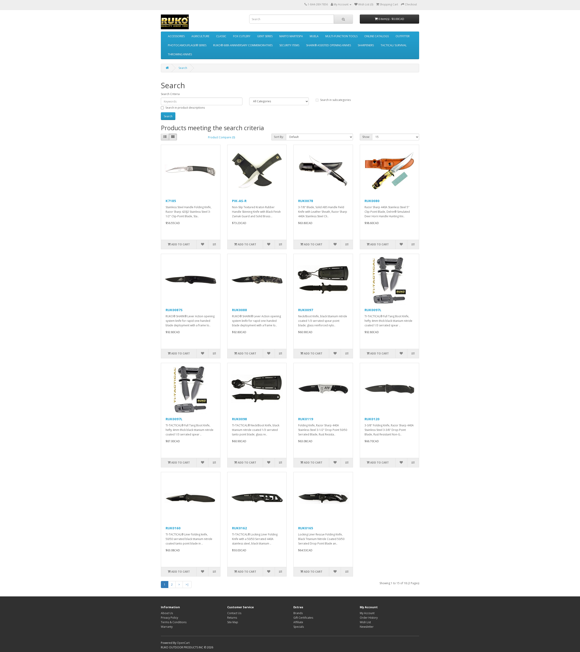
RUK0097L (373, 310)
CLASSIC (221, 36)
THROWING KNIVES (180, 54)
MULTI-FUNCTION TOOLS (341, 36)
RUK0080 (372, 200)
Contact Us (234, 613)
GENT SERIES (265, 36)
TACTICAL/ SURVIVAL (394, 45)
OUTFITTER (403, 36)
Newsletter (367, 627)
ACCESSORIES (176, 36)
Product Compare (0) (221, 137)
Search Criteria (170, 94)
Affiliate (298, 622)
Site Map (232, 622)
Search (183, 68)
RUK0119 (305, 419)
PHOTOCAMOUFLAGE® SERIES (187, 45)
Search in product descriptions (185, 108)
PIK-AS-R (239, 200)
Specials (298, 627)
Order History (369, 618)
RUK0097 (305, 310)
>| (187, 584)
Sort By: (279, 137)
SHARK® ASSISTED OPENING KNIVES (328, 45)
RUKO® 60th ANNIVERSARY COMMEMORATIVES (243, 45)
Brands (298, 613)
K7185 (171, 200)
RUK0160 (173, 528)
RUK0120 (372, 419)
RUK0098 (239, 419)
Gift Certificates (303, 618)
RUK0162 (239, 528)
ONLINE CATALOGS (376, 36)
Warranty (167, 627)
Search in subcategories (335, 100)
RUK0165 (305, 528)
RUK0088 (239, 310)
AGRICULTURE (200, 36)
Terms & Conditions (173, 622)
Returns (232, 618)
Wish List (365, 622)
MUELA (314, 36)
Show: (366, 137)
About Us (167, 613)
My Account (367, 613)
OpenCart (183, 643)
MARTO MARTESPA (291, 36)
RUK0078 (305, 200)
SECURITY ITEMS (289, 45)
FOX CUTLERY (241, 36)
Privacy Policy (169, 618)
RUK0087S (174, 310)
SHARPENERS (366, 45)
